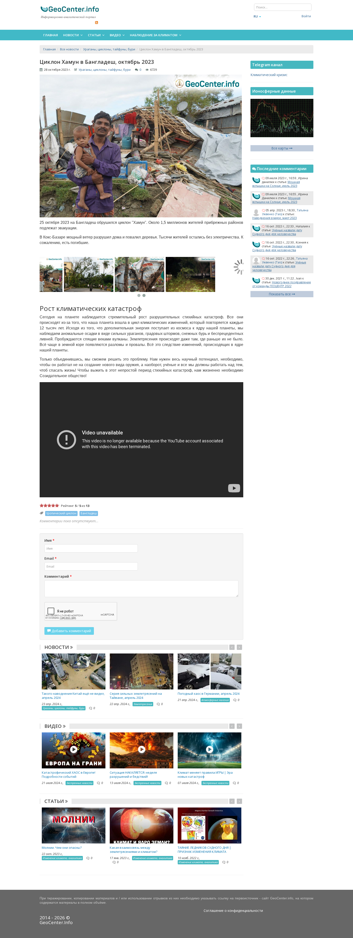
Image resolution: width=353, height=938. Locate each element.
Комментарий (58, 576)
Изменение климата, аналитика (62, 858)
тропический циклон (61, 513)
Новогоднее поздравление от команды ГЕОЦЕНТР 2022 (281, 284)
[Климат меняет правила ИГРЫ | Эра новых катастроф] (209, 750)
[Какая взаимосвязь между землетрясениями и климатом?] (141, 825)
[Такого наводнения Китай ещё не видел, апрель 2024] (73, 671)
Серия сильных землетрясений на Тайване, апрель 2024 (136, 695)
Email (50, 558)
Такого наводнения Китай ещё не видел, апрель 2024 (73, 695)
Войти (306, 16)
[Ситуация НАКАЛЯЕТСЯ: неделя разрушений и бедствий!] (141, 750)
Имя (49, 540)
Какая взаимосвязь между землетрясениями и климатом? (133, 849)
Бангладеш (89, 513)
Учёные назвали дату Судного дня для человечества (277, 232)
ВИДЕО (53, 726)
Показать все (280, 294)
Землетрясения (143, 704)
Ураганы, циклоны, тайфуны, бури (105, 69)
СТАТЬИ (54, 801)
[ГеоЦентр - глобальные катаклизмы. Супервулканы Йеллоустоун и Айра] (70, 9)
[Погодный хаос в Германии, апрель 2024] (209, 671)
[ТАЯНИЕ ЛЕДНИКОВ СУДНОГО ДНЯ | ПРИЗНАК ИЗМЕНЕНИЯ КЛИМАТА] (209, 825)
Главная (50, 35)
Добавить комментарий (71, 631)
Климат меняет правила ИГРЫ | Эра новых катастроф (205, 774)
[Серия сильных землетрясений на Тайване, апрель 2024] (141, 671)
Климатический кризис (268, 74)
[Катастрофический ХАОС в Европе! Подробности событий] (73, 750)
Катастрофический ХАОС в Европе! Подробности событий (68, 774)
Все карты (280, 148)
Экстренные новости (79, 783)
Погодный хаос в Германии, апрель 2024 (208, 693)
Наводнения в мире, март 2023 (274, 218)
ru (256, 16)
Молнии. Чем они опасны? (62, 847)
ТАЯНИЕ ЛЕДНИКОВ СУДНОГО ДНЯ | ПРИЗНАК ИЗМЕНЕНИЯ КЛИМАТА (204, 849)
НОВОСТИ (57, 647)
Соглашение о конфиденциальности (233, 910)
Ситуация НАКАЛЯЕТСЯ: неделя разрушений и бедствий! (133, 774)
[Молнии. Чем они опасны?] (73, 825)
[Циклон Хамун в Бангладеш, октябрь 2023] (65, 274)
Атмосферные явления (215, 700)
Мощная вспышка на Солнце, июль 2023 (276, 184)
